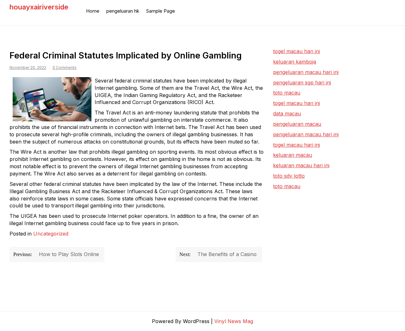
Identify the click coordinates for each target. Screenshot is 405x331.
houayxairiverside (38, 7)
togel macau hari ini (296, 103)
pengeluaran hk (122, 11)
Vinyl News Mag (233, 321)
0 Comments (65, 67)
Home (92, 11)
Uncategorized (50, 233)
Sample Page (160, 11)
